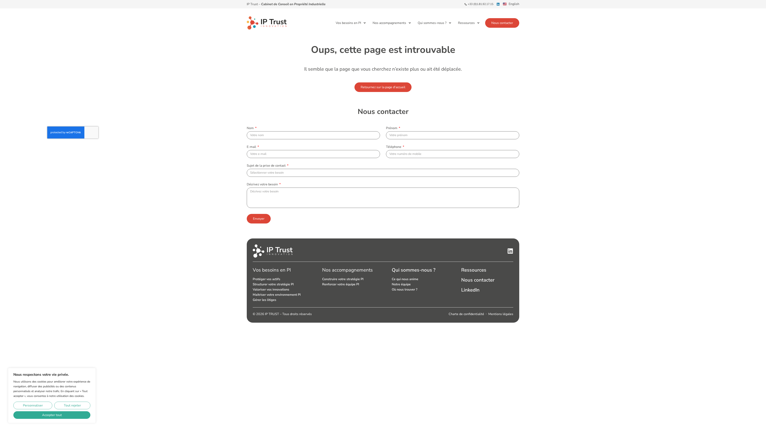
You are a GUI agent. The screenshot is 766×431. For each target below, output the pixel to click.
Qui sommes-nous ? (432, 23)
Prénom (392, 128)
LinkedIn (470, 290)
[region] (52, 395)
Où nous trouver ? (404, 289)
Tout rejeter (72, 405)
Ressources (466, 23)
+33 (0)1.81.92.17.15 (480, 4)
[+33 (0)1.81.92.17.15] (466, 4)
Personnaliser (33, 405)
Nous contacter (478, 280)
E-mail (252, 147)
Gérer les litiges (264, 300)
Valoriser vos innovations (271, 289)
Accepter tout (52, 415)
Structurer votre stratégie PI (273, 284)
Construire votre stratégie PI (342, 279)
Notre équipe (401, 284)
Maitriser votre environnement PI (277, 295)
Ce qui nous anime (405, 279)
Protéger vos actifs (266, 279)
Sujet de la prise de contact (266, 166)
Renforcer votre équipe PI (340, 284)
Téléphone (394, 147)
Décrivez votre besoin (263, 185)
